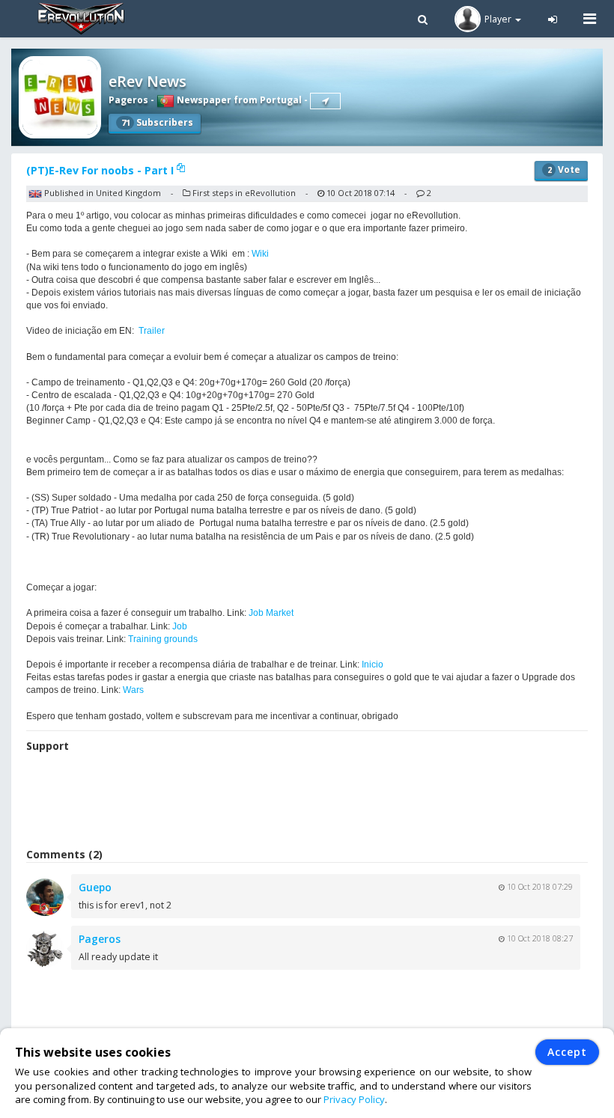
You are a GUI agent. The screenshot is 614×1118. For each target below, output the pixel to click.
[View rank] (325, 101)
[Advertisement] (307, 802)
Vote (563, 169)
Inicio (372, 664)
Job (179, 626)
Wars (133, 690)
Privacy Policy (354, 1099)
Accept (567, 1052)
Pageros (128, 100)
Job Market (271, 613)
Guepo (95, 887)
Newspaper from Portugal (238, 100)
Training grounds (163, 639)
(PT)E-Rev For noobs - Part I (101, 170)
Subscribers (157, 122)
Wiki (260, 253)
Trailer (152, 331)
